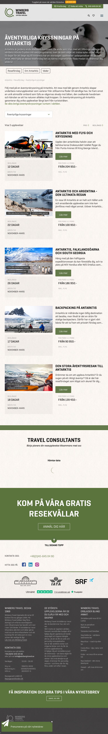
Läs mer (63, 156)
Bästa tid (12, 172)
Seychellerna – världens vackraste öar (90, 636)
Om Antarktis (31, 70)
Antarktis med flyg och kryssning (74, 134)
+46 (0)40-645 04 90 (14, 654)
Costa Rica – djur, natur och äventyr (92, 649)
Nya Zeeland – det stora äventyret (90, 662)
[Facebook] (24, 565)
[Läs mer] (29, 144)
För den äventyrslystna (18, 155)
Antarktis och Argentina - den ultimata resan (76, 192)
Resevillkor (9, 723)
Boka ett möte (77, 6)
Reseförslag (14, 70)
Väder (46, 70)
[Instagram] (37, 565)
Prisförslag (61, 6)
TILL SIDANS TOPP (54, 545)
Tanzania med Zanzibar (90, 631)
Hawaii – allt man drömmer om (92, 668)
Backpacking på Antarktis (76, 307)
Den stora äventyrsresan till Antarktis (79, 367)
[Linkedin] (30, 565)
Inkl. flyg (62, 172)
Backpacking (13, 330)
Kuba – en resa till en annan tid (92, 655)
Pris (85, 125)
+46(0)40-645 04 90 (42, 556)
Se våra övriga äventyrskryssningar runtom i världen (32, 103)
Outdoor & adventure (17, 271)
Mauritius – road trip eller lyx (91, 642)
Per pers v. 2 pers (66, 163)
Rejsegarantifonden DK (14, 679)
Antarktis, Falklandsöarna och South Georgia (77, 251)
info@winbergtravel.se (24, 656)
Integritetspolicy (25, 723)
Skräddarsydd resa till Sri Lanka (91, 619)
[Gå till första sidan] (17, 12)
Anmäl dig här (54, 526)
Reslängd (97, 125)
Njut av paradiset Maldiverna (87, 626)
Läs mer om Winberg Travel (16, 640)
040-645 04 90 (94, 6)
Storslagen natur (40, 155)
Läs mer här (70, 2)
